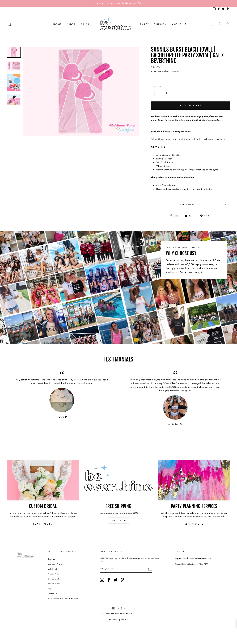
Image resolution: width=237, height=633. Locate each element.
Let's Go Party (172, 131)
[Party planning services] (194, 480)
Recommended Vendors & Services (63, 598)
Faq (49, 588)
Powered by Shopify (118, 619)
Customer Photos (55, 563)
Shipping (155, 70)
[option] (118, 3)
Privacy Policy (54, 573)
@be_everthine (191, 139)
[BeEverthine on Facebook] (109, 580)
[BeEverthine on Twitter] (115, 580)
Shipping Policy (54, 578)
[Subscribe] (149, 569)
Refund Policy (54, 583)
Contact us (52, 593)
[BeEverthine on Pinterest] (122, 580)
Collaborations (54, 569)
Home (57, 24)
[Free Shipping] (118, 480)
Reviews (51, 559)
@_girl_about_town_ (168, 139)
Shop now (118, 520)
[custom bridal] (43, 480)
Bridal (86, 24)
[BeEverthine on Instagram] (102, 580)
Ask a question (190, 204)
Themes (160, 24)
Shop (71, 24)
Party (144, 24)
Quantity (157, 86)
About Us (179, 24)
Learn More (42, 523)
